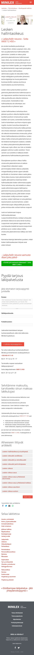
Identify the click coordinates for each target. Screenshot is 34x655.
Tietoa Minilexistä (17, 613)
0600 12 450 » (17, 265)
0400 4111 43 (24, 416)
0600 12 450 (20, 369)
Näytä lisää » (28, 497)
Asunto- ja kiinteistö (7, 519)
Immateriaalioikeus (7, 524)
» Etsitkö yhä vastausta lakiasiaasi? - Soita (17, 262)
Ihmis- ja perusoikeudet (8, 521)
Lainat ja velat (5, 536)
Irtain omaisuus (6, 526)
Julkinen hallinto (6, 529)
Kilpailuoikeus (5, 532)
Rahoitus (4, 554)
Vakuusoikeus (5, 570)
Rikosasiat (4, 556)
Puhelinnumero (6, 322)
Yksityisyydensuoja (17, 622)
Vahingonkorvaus (6, 566)
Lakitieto (4, 8)
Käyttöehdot (17, 619)
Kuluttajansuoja (6, 534)
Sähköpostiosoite (7, 313)
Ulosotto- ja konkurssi (8, 564)
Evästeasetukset (17, 626)
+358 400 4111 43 (7, 355)
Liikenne (4, 542)
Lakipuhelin (5, 539)
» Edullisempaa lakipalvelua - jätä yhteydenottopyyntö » (17, 589)
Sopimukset (5, 560)
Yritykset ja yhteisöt (7, 580)
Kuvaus (3, 297)
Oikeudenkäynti (6, 544)
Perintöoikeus (12, 8)
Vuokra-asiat (5, 574)
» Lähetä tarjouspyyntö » (12, 344)
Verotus (3, 572)
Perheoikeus (5, 546)
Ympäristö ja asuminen (8, 576)
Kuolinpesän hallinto (25, 8)
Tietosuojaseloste (17, 616)
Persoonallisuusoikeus (8, 552)
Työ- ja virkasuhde (7, 562)
